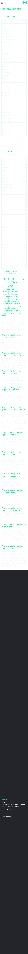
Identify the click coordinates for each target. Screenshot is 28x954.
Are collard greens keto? (9, 289)
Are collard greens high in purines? (11, 301)
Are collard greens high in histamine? (11, 310)
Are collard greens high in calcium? (11, 300)
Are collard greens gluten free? (10, 305)
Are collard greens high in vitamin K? (11, 303)
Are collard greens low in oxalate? (11, 308)
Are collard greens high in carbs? (10, 294)
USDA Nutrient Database (11, 271)
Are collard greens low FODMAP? (11, 291)
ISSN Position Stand (11, 273)
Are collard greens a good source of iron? (13, 298)
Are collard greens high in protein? (11, 296)
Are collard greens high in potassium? (12, 307)
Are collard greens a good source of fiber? (13, 293)
